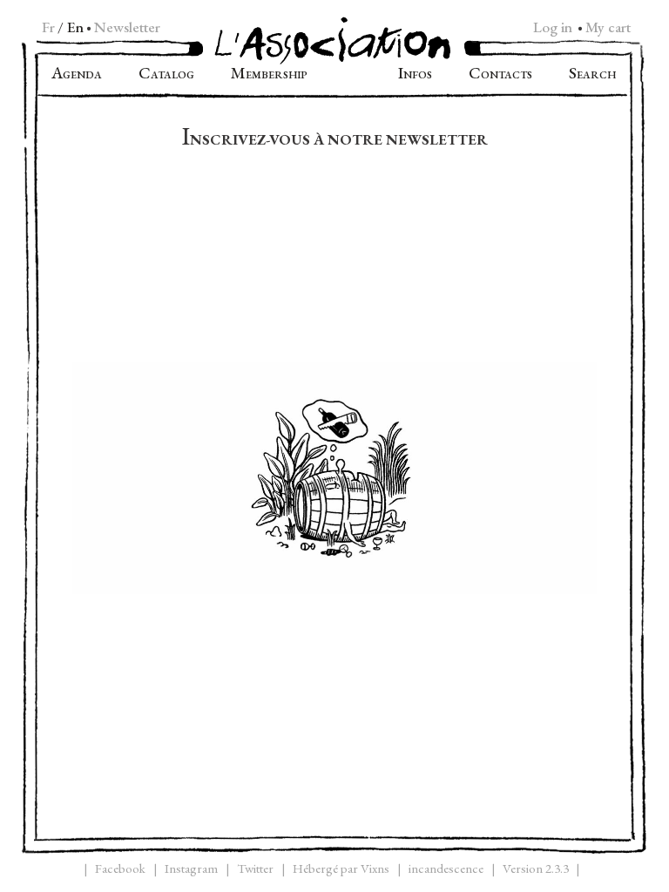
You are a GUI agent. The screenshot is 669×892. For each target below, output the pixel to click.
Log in (552, 27)
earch (592, 75)
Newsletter (127, 27)
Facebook (120, 868)
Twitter (255, 868)
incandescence (446, 868)
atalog (166, 75)
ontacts (500, 75)
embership (269, 75)
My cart (608, 27)
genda (76, 75)
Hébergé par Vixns (341, 868)
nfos (415, 75)
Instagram (191, 868)
